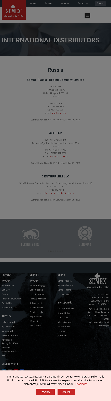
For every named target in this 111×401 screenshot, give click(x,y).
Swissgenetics (36, 325)
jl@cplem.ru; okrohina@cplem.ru (59, 193)
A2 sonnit (34, 321)
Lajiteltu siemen (37, 294)
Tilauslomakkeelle (66, 308)
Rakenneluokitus (9, 307)
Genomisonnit (36, 289)
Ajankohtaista (64, 313)
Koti (34, 3)
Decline (66, 391)
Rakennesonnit (37, 307)
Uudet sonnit (64, 317)
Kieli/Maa (84, 3)
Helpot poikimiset (38, 298)
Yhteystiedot (63, 294)
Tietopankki (63, 331)
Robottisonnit (36, 303)
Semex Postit (64, 326)
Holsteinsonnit (8, 322)
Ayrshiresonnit (8, 326)
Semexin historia (65, 285)
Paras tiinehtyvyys (38, 285)
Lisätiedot (81, 384)
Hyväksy (45, 391)
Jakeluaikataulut (65, 322)
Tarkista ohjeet (103, 325)
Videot (66, 3)
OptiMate (6, 289)
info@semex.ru (59, 113)
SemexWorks (8, 285)
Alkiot (4, 355)
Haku (49, 3)
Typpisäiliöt (7, 303)
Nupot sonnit (36, 316)
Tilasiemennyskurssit (11, 298)
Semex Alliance (65, 280)
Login (101, 3)
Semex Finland (64, 289)
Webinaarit (63, 335)
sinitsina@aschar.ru (59, 156)
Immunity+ (7, 280)
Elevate (5, 294)
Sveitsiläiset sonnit (10, 335)
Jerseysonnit (7, 331)
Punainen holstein (38, 312)
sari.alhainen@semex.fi (98, 322)
